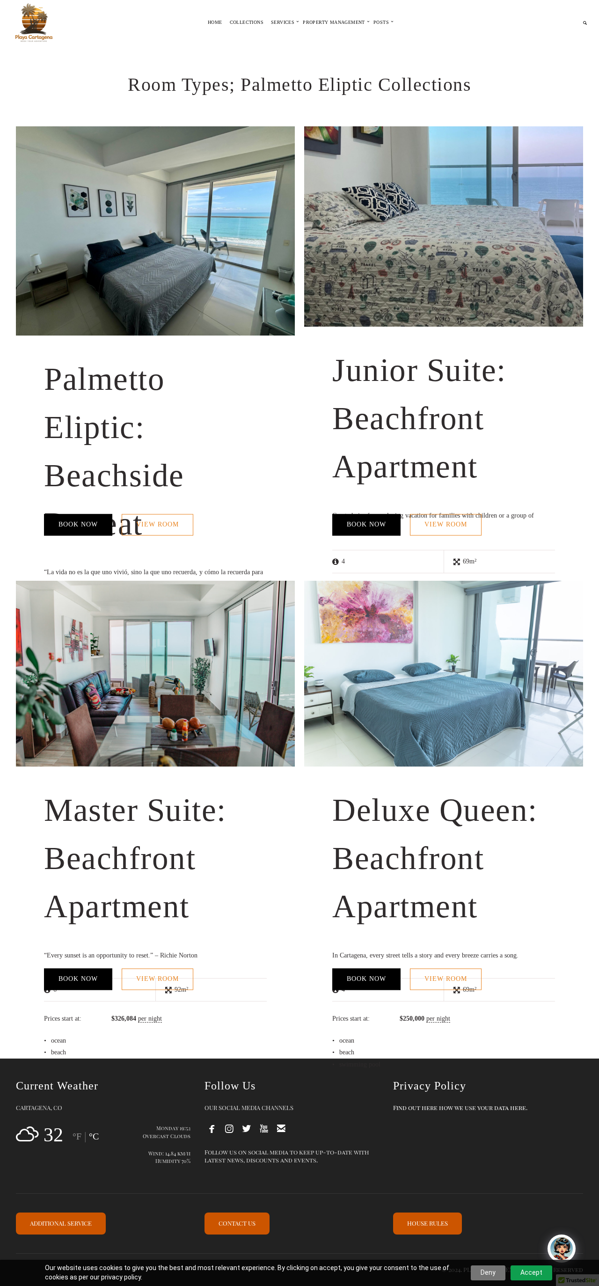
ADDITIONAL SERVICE (61, 1223)
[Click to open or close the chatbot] (562, 1249)
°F (77, 1136)
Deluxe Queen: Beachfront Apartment (435, 858)
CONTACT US (237, 1223)
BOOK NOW (78, 524)
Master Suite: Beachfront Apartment (135, 858)
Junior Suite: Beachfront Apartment (419, 418)
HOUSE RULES (427, 1223)
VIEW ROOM (157, 524)
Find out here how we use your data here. (460, 1107)
